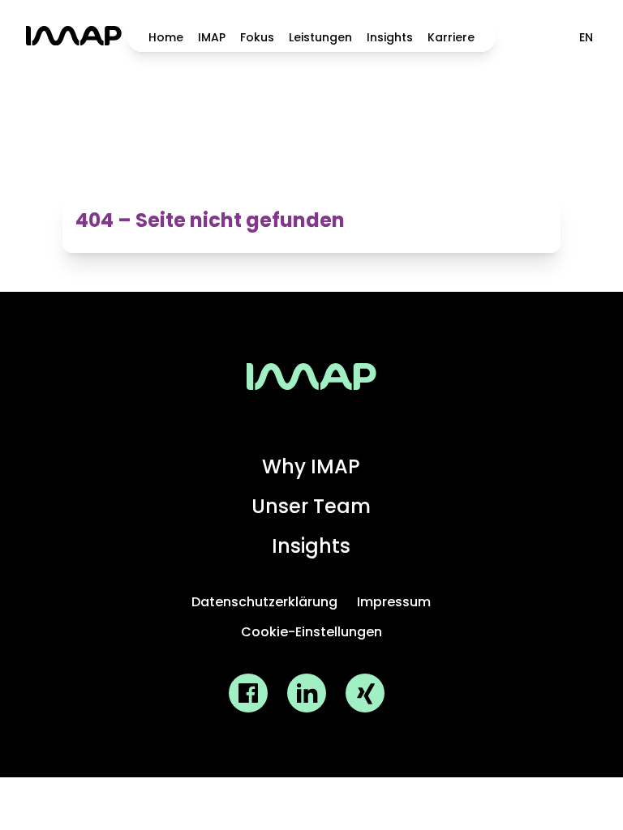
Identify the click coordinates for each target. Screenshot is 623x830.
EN (586, 37)
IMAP (212, 37)
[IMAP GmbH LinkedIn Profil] (306, 693)
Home (165, 37)
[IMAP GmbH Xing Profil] (365, 693)
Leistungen (320, 37)
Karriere (451, 37)
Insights (390, 37)
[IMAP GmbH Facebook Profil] (248, 693)
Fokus (257, 37)
